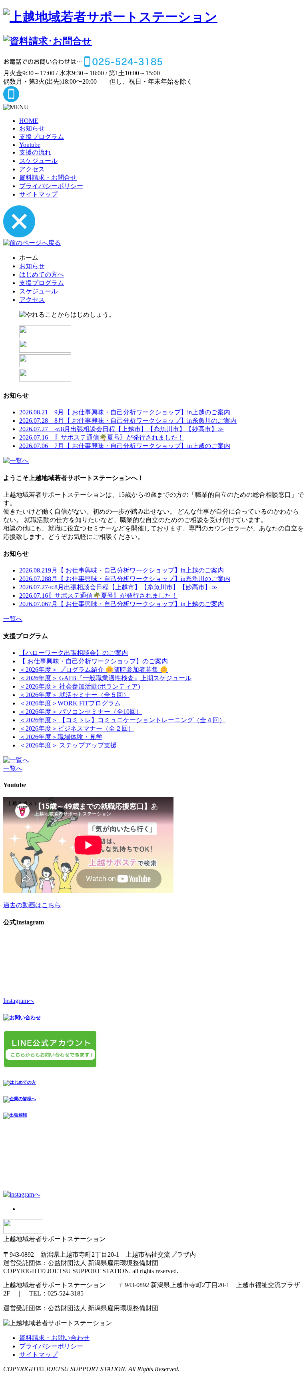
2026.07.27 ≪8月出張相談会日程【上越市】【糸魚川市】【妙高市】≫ (121, 429)
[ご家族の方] (45, 336)
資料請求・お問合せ (48, 177)
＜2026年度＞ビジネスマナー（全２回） (76, 728)
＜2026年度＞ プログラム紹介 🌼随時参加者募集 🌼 (93, 669)
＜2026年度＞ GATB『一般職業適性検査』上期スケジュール (105, 678)
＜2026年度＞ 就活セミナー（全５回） (74, 694)
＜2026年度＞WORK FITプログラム (70, 703)
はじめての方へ (41, 274)
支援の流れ (35, 152)
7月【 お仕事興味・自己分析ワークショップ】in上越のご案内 (121, 604)
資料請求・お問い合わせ (54, 1337)
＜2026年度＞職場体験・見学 (60, 736)
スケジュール (38, 160)
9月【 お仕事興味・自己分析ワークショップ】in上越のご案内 (121, 570)
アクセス (32, 169)
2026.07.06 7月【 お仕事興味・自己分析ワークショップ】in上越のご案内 (124, 445)
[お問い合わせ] (45, 365)
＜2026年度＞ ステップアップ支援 (68, 745)
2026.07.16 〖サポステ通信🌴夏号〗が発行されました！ (101, 437)
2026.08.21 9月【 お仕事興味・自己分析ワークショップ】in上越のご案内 (124, 412)
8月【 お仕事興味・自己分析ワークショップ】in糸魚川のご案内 (124, 578)
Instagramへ (18, 1000)
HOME (28, 120)
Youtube (29, 144)
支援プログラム (41, 136)
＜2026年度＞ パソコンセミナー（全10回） (80, 711)
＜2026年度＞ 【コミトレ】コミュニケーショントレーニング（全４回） (122, 720)
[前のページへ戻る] (32, 242)
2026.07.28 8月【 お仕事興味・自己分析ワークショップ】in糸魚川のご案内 (128, 420)
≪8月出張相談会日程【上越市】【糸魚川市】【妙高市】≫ (118, 587)
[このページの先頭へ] (23, 1231)
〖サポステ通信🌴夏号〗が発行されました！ (98, 595)
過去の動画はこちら (32, 905)
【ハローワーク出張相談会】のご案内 (73, 652)
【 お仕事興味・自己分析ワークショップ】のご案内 (93, 661)
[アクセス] (45, 379)
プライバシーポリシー (51, 186)
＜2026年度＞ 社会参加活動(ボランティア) (79, 686)
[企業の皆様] (45, 350)
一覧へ (12, 618)
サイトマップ (38, 194)
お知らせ (32, 128)
